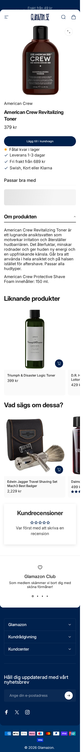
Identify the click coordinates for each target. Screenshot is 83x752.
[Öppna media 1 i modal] (69, 32)
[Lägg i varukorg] (59, 363)
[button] (40, 216)
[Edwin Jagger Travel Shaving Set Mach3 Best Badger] (34, 445)
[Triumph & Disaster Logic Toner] (34, 339)
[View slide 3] (42, 596)
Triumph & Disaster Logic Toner (31, 375)
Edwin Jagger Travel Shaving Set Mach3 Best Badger (32, 484)
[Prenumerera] (69, 696)
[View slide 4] (47, 596)
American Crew (18, 103)
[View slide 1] (32, 596)
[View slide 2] (37, 596)
